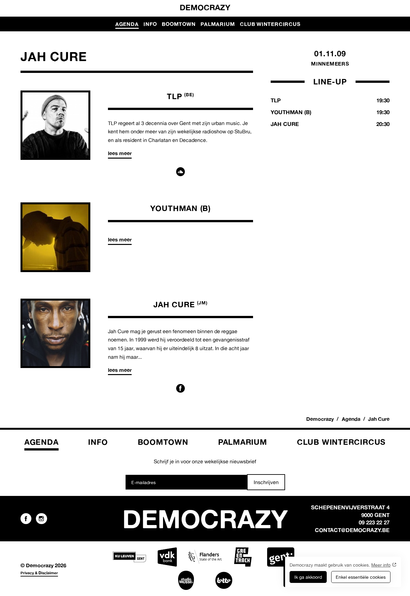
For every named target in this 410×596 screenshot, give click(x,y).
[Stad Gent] (280, 557)
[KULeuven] (129, 557)
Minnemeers (330, 63)
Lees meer (120, 153)
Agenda (127, 24)
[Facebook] (180, 388)
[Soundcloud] (180, 171)
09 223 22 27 (374, 522)
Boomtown (178, 24)
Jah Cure (180, 304)
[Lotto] (224, 580)
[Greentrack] (242, 557)
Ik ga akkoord (308, 577)
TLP (180, 96)
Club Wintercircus (270, 24)
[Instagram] (41, 518)
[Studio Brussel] (186, 580)
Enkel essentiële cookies (361, 577)
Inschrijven (266, 482)
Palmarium (218, 24)
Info (150, 24)
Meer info (380, 565)
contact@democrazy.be (352, 530)
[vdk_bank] (167, 557)
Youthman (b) (180, 208)
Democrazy (205, 7)
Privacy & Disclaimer (39, 572)
